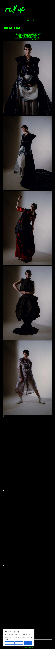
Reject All (19, 643)
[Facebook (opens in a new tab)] (38, 9)
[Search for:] (33, 20)
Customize (9, 643)
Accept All (28, 643)
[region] (18, 637)
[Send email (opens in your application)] (42, 9)
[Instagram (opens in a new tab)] (40, 9)
